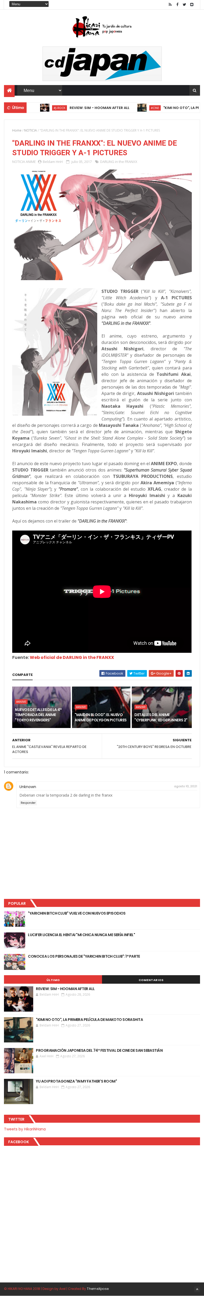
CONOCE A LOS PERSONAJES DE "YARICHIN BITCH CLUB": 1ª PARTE (84, 956)
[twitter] (185, 4)
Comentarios (151, 980)
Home (17, 130)
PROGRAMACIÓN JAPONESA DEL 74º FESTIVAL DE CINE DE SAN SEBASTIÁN (99, 1050)
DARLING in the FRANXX (118, 161)
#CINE (137, 108)
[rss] (170, 4)
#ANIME (21, 702)
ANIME (31, 161)
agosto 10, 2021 (185, 786)
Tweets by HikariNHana (25, 1129)
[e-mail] (192, 4)
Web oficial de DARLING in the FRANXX (72, 657)
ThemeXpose (98, 1288)
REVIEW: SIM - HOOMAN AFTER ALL (81, 107)
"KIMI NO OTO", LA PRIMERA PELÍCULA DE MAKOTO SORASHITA (89, 1019)
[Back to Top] (197, 1289)
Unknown (27, 786)
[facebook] (177, 4)
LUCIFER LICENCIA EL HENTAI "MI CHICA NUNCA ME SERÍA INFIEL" (81, 934)
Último (53, 980)
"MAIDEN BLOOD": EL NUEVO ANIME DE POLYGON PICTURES (100, 717)
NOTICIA (30, 130)
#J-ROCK (41, 108)
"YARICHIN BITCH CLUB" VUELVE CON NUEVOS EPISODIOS (77, 913)
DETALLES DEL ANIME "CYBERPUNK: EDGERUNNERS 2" (160, 717)
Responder (28, 803)
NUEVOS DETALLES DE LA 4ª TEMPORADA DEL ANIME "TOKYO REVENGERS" (38, 715)
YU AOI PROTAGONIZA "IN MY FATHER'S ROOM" (76, 1081)
